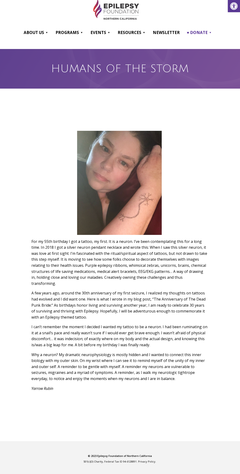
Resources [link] (129, 32)
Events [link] (98, 32)
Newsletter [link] (166, 32)
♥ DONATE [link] (197, 32)
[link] (234, 6)
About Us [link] (34, 32)
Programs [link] (67, 32)
